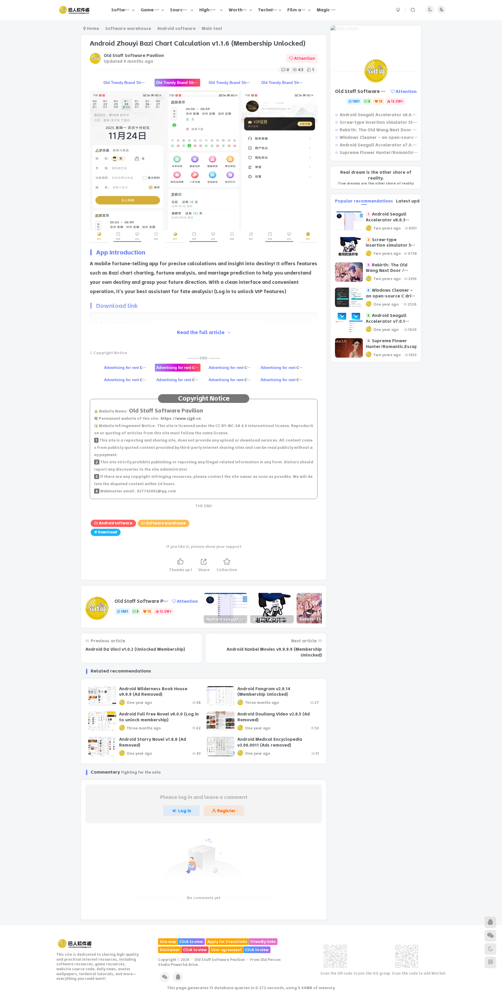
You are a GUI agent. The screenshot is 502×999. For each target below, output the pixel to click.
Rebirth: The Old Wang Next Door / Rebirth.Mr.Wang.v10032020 (379, 129)
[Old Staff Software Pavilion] (74, 943)
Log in (184, 810)
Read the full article (201, 332)
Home (92, 28)
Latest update (411, 201)
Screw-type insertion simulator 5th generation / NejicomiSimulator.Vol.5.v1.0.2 (379, 122)
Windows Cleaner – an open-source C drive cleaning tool (379, 137)
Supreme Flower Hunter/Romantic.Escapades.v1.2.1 (379, 152)
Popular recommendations (364, 201)
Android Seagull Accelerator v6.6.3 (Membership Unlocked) (379, 114)
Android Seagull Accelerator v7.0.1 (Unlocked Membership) (379, 145)
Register (226, 810)
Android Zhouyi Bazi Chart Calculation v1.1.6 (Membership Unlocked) (198, 43)
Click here (126, 367)
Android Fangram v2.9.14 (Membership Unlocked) (263, 691)
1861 (124, 611)
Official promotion (125, 82)
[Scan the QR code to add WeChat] (490, 935)
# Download (105, 532)
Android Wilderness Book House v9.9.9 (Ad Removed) (153, 691)
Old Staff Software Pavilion (134, 55)
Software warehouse (128, 28)
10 (149, 611)
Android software (176, 28)
